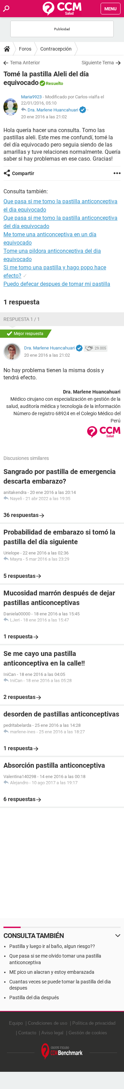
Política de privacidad (93, 1023)
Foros (25, 49)
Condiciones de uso (47, 1023)
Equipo (16, 1023)
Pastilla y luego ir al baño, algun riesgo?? (52, 946)
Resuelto (54, 83)
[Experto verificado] (82, 110)
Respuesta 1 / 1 (21, 319)
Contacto (27, 1032)
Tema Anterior (25, 62)
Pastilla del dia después (34, 997)
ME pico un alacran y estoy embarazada (51, 972)
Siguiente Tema (98, 62)
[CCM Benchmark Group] (62, 1051)
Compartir (23, 173)
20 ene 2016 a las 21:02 (44, 116)
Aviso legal (52, 1032)
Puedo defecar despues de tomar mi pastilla (56, 284)
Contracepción (56, 49)
